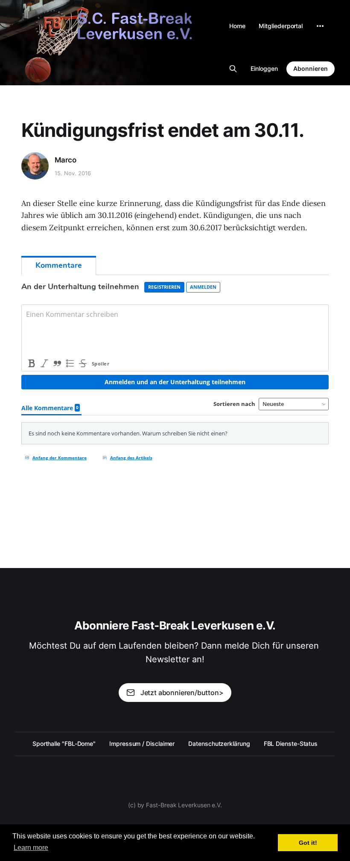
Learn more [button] (31, 847)
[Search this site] (233, 68)
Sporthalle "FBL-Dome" (64, 743)
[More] (320, 26)
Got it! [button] (308, 842)
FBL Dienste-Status (291, 743)
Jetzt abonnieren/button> (182, 692)
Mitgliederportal (281, 25)
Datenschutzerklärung (219, 743)
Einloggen (264, 68)
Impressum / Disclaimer (142, 743)
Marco (65, 160)
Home (237, 25)
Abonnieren (310, 68)
